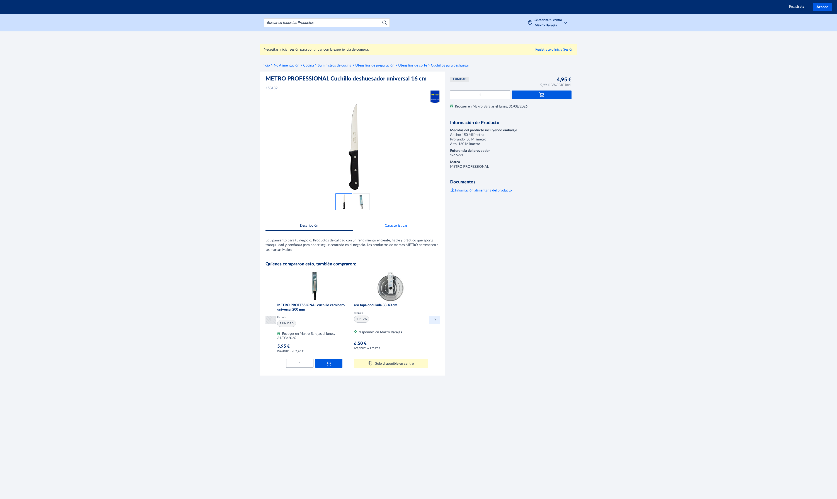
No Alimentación (286, 65)
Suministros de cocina (334, 65)
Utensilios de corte (412, 65)
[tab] (309, 226)
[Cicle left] (270, 320)
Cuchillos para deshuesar (450, 65)
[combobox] (327, 22)
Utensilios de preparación (374, 65)
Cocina (308, 65)
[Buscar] (384, 22)
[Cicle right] (434, 320)
